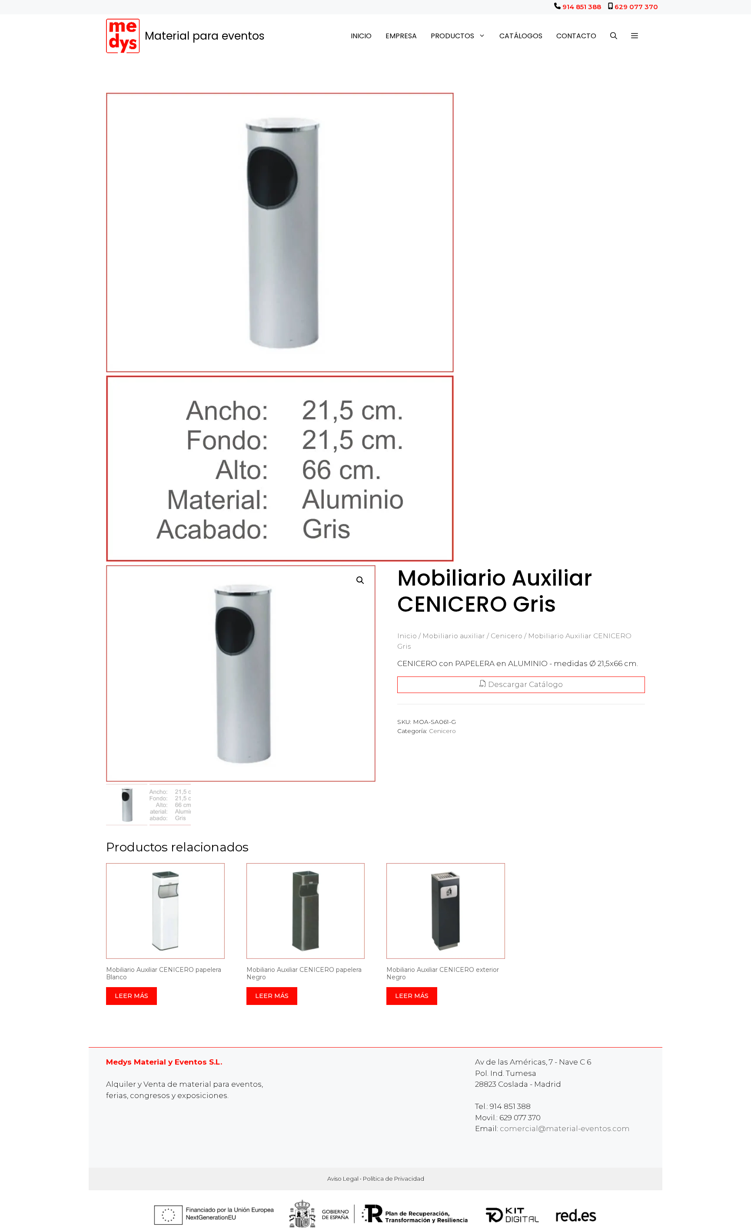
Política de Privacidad (393, 1178)
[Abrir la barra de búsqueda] (613, 36)
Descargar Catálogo (524, 684)
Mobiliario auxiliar (453, 636)
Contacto (576, 36)
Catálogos (520, 36)
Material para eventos (205, 36)
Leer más (131, 996)
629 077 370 (636, 7)
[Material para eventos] (123, 36)
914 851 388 (581, 7)
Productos (452, 36)
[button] (634, 36)
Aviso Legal (343, 1178)
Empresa (401, 36)
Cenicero (506, 636)
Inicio (361, 36)
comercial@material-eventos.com (565, 1128)
